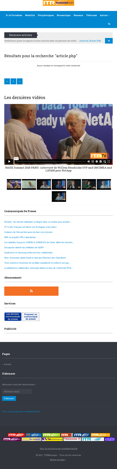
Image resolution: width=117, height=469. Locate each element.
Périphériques (46, 15)
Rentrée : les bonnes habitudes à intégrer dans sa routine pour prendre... (37, 222)
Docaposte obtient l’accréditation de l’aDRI (24, 247)
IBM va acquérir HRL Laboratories (20, 237)
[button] (109, 23)
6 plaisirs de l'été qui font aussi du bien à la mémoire (28, 232)
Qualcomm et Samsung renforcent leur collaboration (28, 252)
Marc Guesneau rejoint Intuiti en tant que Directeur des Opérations (35, 257)
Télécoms (91, 15)
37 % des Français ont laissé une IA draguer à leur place (30, 227)
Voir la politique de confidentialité (21, 411)
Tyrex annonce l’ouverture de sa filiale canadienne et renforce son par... (37, 263)
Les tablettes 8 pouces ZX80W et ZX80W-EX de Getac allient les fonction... (39, 242)
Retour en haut (57, 459)
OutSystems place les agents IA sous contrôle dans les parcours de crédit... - (52, 40)
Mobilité (30, 15)
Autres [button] (104, 15)
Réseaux (78, 15)
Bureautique (64, 15)
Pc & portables (14, 15)
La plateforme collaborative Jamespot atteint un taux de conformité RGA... (38, 268)
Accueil (7, 364)
